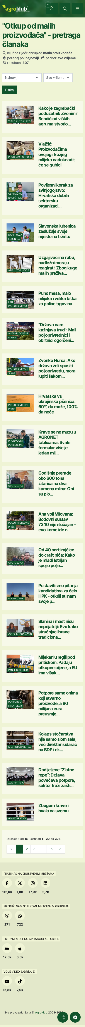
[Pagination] (60, 849)
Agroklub (41, 1012)
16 (51, 849)
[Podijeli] (62, 1017)
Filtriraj (9, 90)
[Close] (65, 8)
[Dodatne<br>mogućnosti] (75, 1017)
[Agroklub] (16, 8)
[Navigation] (77, 8)
